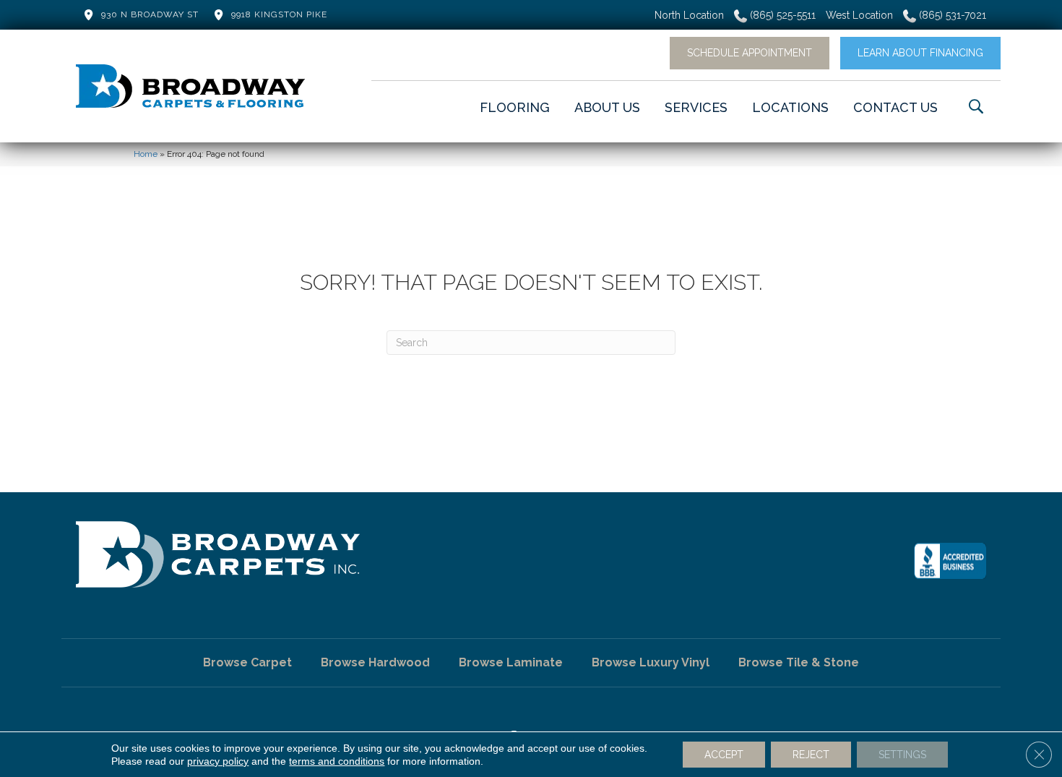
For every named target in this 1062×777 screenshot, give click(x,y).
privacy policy (218, 761)
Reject (811, 754)
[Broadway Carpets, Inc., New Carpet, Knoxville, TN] (950, 561)
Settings (902, 754)
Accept (723, 754)
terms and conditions (336, 761)
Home (145, 154)
